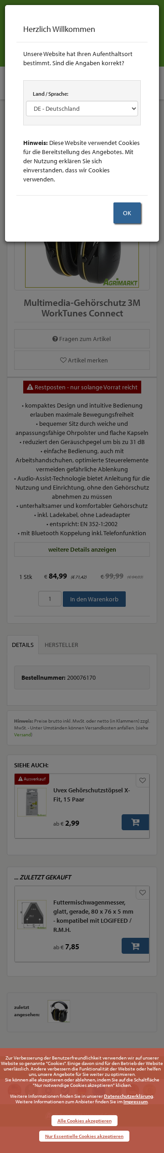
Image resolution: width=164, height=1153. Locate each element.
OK (127, 213)
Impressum (135, 1101)
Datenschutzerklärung (128, 1096)
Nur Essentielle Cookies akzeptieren (84, 1136)
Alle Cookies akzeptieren (84, 1120)
